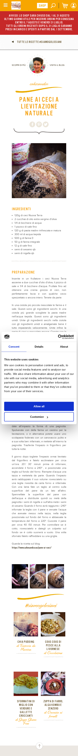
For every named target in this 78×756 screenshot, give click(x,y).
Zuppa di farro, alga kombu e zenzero (53, 705)
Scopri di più (19, 65)
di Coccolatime (53, 652)
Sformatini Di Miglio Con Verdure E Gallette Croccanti (26, 708)
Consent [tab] (14, 346)
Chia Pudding (25, 641)
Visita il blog (57, 65)
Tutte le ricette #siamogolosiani (39, 42)
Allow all (39, 406)
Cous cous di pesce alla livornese (53, 645)
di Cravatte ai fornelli (53, 714)
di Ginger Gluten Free (25, 721)
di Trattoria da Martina (26, 647)
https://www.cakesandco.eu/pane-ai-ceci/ (31, 547)
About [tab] (64, 346)
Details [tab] (39, 346)
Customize (37, 416)
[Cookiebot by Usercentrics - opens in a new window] (58, 336)
